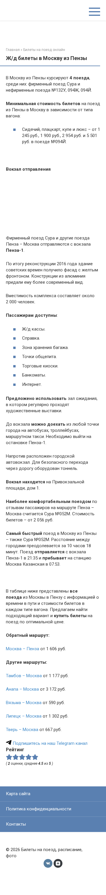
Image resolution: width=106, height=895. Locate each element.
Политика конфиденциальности (38, 809)
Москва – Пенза (22, 648)
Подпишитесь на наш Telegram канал (49, 743)
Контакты (16, 824)
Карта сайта (18, 793)
